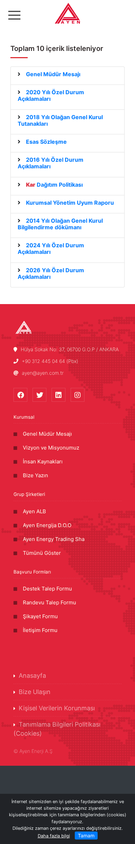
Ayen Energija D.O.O (47, 525)
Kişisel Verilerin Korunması (57, 708)
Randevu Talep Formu (49, 602)
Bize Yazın (35, 475)
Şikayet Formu (40, 616)
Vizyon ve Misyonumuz (51, 447)
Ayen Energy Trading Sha (53, 539)
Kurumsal (24, 417)
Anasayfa (32, 675)
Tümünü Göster (42, 553)
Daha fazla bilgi (54, 835)
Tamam (86, 835)
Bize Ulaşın (35, 691)
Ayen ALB (34, 511)
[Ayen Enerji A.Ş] (67, 13)
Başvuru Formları (32, 572)
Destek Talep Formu (47, 588)
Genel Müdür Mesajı (47, 433)
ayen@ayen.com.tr (43, 373)
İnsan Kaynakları (43, 461)
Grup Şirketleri (29, 494)
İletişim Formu (40, 630)
